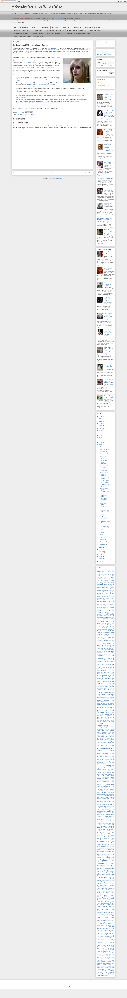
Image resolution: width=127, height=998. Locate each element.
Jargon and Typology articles (22, 30)
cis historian (110, 645)
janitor (102, 771)
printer (105, 870)
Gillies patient (104, 730)
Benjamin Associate (105, 610)
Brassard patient (101, 624)
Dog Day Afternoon (108, 677)
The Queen (108, 925)
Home (53, 173)
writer (112, 971)
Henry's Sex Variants (107, 745)
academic (100, 582)
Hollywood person (108, 753)
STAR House (105, 915)
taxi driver (111, 922)
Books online (39, 30)
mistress (105, 811)
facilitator (111, 692)
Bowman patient (106, 623)
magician (111, 797)
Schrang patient (109, 894)
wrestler (108, 970)
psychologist (100, 873)
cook (112, 660)
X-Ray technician (109, 972)
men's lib (112, 806)
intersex (99, 769)
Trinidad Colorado (101, 947)
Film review (105, 707)
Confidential (100, 658)
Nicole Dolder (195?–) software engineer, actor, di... (105, 519)
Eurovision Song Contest (105, 691)
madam (102, 795)
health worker (106, 744)
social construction (102, 908)
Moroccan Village (109, 814)
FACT (98, 694)
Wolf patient (104, 967)
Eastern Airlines (107, 679)
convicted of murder (22, 114)
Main (15, 27)
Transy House (101, 945)
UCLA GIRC (108, 949)
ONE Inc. (103, 835)
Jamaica (99, 771)
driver (110, 678)
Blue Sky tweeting (102, 44)
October (102, 451)
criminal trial (101, 666)
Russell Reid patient (103, 891)
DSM (102, 680)
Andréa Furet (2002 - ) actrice (108, 204)
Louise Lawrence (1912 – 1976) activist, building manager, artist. (108, 382)
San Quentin (105, 892)
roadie (112, 888)
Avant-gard (99, 604)
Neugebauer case (106, 823)
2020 (100, 430)
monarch (99, 812)
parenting (109, 842)
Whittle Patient (101, 964)
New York (111, 824)
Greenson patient (109, 735)
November (103, 449)
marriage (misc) (110, 800)
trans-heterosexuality (109, 935)
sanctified (112, 892)
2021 (100, 428)
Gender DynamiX (108, 721)
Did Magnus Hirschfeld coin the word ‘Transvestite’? (104, 218)
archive (112, 593)
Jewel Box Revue (106, 774)
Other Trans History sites (54, 33)
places (112, 853)
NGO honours (101, 829)
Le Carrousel (106, 784)
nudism (112, 831)
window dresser (107, 966)
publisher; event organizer (103, 874)
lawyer (99, 784)
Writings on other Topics (92, 27)
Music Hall (111, 818)
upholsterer (109, 952)
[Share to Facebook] (31, 112)
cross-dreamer (111, 666)
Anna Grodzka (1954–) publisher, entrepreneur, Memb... (104, 475)
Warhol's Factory (102, 960)
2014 (100, 444)
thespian (99, 928)
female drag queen (101, 703)
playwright (104, 854)
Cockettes (99, 654)
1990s (112, 574)
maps (104, 800)
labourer (99, 783)
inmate (32, 114)
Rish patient (108, 888)
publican (107, 873)
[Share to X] (29, 112)
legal (112, 784)
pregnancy (99, 868)
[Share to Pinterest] (32, 112)
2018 (100, 435)
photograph (111, 849)
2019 (100, 433)
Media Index (66, 27)
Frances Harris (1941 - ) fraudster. (104, 462)
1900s (103, 571)
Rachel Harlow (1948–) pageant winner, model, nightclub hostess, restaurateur (105, 333)
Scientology (100, 897)
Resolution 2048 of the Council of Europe (78, 33)
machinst (99, 795)
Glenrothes (54, 48)
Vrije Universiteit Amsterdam (105, 958)
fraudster (106, 714)
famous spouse (106, 697)
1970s (112, 573)
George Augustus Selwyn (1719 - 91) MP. (109, 284)
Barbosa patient (109, 606)
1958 (101, 573)
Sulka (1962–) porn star (108, 130)
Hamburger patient (109, 739)
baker (104, 604)
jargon (104, 772)
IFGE (102, 764)
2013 (100, 547)
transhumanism (100, 939)
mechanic (99, 804)
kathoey (112, 778)
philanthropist (103, 848)
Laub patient (105, 783)
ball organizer (110, 604)
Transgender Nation (109, 936)
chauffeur (99, 635)
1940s (112, 571)
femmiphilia (111, 704)
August (102, 456)
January (102, 544)
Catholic (99, 631)
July (101, 458)
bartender (99, 607)
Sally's (98, 892)
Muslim (107, 820)
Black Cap (111, 615)
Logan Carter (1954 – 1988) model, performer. (109, 253)
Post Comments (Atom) (56, 178)
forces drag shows (105, 710)
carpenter (99, 629)
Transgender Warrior (105, 937)
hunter (112, 761)
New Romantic (105, 824)
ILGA (103, 766)
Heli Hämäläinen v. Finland (104, 485)
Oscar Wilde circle (109, 836)
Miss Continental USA (108, 809)
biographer (99, 615)
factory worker (105, 694)
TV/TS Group (105, 948)
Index (33, 27)
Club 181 (105, 651)
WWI (98, 972)
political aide (110, 856)
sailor (112, 891)
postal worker (110, 863)
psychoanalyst (110, 871)
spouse (105, 912)
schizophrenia (100, 894)
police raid (104, 856)
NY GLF (111, 832)
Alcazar (107, 587)
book (98, 621)
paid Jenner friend (110, 841)
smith (113, 906)
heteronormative (100, 747)
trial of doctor (110, 945)
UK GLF (111, 951)
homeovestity (100, 756)
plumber (109, 854)
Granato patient (101, 733)
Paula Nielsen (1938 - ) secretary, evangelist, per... (103, 498)
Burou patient (109, 626)
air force (111, 586)
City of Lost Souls (106, 648)
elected (105, 681)
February (103, 541)
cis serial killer (108, 646)
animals (107, 590)
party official (110, 844)
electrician (111, 683)
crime (29, 114)
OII (109, 834)
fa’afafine (106, 692)
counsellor (105, 662)
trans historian (109, 933)
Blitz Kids (108, 617)
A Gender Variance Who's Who (37, 6)
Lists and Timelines (38, 33)
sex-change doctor (107, 903)
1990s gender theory (103, 576)
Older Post (88, 173)
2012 (100, 549)
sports (112, 911)
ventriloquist (105, 957)
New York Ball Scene (103, 826)
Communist (100, 655)
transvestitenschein (102, 944)
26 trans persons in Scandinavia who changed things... (104, 527)
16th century (100, 570)
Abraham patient (109, 580)
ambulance (102, 589)
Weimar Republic (106, 961)
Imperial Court (102, 768)
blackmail (104, 617)
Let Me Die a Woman (108, 787)
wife (113, 964)
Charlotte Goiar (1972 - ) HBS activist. (108, 96)
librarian (99, 791)
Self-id (109, 900)
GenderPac (100, 729)
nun (103, 832)
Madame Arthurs (109, 795)
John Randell (105, 775)
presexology (106, 868)
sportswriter (100, 912)
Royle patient (111, 889)
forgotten (100, 712)
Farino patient (103, 698)
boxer (112, 623)
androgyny (102, 590)
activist (100, 584)
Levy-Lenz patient (102, 789)
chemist (112, 635)
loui (109, 792)
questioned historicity (107, 877)
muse (98, 818)
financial (112, 707)
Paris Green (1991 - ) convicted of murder (104, 505)
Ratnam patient (105, 880)
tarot (98, 922)
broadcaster (110, 624)
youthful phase (104, 975)
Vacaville (111, 955)
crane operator (100, 664)
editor (112, 680)
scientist (112, 895)
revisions (111, 885)
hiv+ (112, 752)
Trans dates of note (96, 30)
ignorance (107, 764)
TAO (113, 920)
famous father (110, 695)
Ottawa (105, 838)
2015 (100, 442)
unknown (99, 952)
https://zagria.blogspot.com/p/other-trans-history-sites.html (105, 53)
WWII (101, 972)
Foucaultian (111, 712)
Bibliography (77, 27)
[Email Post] (23, 112)
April (101, 537)
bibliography (110, 614)
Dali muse (104, 669)
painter (98, 842)
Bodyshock (106, 620)
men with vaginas (105, 806)
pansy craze (104, 842)
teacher (99, 923)
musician (100, 820)
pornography (100, 859)
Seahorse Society (108, 898)
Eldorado (99, 681)
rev (104, 883)
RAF (98, 878)
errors (112, 688)
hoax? (98, 753)
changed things (109, 632)
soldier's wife (109, 909)
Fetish (98, 706)
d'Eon (98, 669)
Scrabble (99, 898)
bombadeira (111, 620)
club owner (106, 652)
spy (109, 912)
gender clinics (106, 720)
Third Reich (106, 928)
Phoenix (98, 849)
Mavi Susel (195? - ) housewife (104, 481)
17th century (107, 570)
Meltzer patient (105, 804)
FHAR (102, 706)
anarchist (107, 589)
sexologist (110, 905)
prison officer (110, 870)
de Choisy (109, 670)
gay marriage (105, 718)
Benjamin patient (103, 612)
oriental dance (110, 835)
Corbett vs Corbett (103, 661)
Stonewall (99, 919)
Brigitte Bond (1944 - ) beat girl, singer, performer (108, 232)
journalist (105, 778)
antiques (112, 590)
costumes (112, 661)
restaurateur (111, 882)
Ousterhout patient (102, 839)
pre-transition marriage (105, 866)
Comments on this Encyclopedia (76, 30)
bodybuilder (100, 620)
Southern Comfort (102, 911)
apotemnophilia (101, 592)
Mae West (100, 797)
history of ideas (106, 752)
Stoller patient (109, 917)
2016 (100, 440)
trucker (108, 946)
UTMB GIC (105, 955)
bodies (112, 618)
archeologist (100, 593)
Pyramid (99, 876)
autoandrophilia (111, 599)
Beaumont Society (108, 607)
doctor (110, 675)
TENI (110, 923)
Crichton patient (107, 664)
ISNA (112, 769)
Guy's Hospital (109, 736)
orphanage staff (100, 836)
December (103, 447)
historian (99, 752)
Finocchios (100, 709)
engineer (107, 685)
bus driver (99, 628)
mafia (106, 797)
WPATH (104, 970)
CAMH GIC (105, 628)
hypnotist (99, 762)
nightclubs (110, 829)
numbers (99, 832)
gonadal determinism (108, 732)
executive (100, 692)
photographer (100, 851)
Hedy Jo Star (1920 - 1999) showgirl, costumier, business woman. (109, 147)
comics (112, 654)
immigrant (110, 766)
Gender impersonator (102, 724)
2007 (100, 561)
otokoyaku (99, 838)
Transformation (100, 936)
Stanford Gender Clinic (107, 914)
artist (112, 598)
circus (101, 642)
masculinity (100, 801)
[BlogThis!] (28, 112)
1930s (109, 571)
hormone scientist (109, 756)
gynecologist (100, 738)
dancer (103, 670)
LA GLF (112, 781)
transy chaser (110, 944)
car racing (111, 628)
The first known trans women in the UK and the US (28, 36)
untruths (104, 952)
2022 (100, 426)
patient (98, 846)
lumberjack (111, 794)
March (102, 539)
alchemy (112, 587)
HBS (109, 742)
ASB (98, 599)
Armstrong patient (109, 595)
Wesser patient (107, 963)
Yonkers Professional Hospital (105, 973)
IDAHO (99, 764)
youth (98, 975)
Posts (100, 83)
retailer (99, 883)
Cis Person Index (44, 27)
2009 (100, 556)
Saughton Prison (35, 71)
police (98, 856)
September (103, 454)
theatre (111, 927)
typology (102, 949)
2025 (100, 418)
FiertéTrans (108, 706)
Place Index (59, 18)
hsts (103, 761)
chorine (105, 638)
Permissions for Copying (21, 33)
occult (98, 833)
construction (111, 658)
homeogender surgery (105, 755)
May (101, 534)
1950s (98, 573)
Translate (109, 65)
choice (98, 638)
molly (112, 811)
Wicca (109, 964)
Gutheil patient (100, 736)
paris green (19, 108)
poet (113, 854)
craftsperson (111, 662)
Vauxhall (99, 957)
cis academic (108, 642)
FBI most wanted (110, 701)
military (99, 808)
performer (105, 846)
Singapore (104, 906)
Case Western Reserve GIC (108, 629)
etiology (104, 689)
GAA (105, 717)
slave (109, 906)
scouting (112, 897)
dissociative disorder (102, 675)
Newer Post (16, 173)
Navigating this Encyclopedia (55, 30)
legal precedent (102, 786)
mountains (99, 816)
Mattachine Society (102, 803)
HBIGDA (105, 742)
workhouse (99, 970)
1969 (108, 573)
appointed (111, 592)
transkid (111, 939)
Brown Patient (100, 626)
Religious (104, 882)
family (103, 695)
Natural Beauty (105, 821)
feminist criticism (102, 704)
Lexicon (112, 789)
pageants (102, 841)
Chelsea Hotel (106, 635)
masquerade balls (109, 801)
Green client (100, 735)
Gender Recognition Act (107, 727)
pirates (107, 853)
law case (111, 783)
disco (112, 673)
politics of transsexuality (105, 857)
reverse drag (110, 883)
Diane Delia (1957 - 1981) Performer (108, 299)
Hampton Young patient (102, 741)
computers (111, 655)
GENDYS (107, 729)
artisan (108, 598)
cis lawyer (100, 646)
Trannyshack (100, 933)
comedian (108, 654)
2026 (100, 416)
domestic (99, 678)
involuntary (106, 769)
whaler (112, 963)
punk (112, 874)
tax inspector (103, 922)
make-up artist (106, 798)
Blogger (72, 986)
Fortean (107, 712)
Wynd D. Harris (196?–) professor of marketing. (104, 468)
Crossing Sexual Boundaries (105, 667)
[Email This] (26, 112)
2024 (100, 421)
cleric (112, 649)
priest (102, 870)
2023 (100, 423)
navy (112, 821)
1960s (105, 573)
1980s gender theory (105, 574)
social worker (111, 907)
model (109, 811)
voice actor (111, 957)
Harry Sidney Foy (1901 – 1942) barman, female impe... (105, 512)
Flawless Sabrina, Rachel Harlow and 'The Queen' (109, 190)
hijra (105, 748)
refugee (99, 882)
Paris (112, 842)
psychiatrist (100, 871)
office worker (103, 834)
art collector (104, 598)
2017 (100, 437)
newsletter (105, 827)
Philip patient (110, 848)
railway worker (104, 878)
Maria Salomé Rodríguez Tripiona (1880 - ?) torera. (108, 316)
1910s (106, 571)
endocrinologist (101, 685)
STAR (98, 915)
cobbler (112, 652)
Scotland (106, 897)
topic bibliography (102, 931)
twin (111, 948)
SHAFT (99, 906)
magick (99, 798)
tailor (102, 920)
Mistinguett (100, 811)
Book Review (105, 621)
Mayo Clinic (111, 803)
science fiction (102, 895)
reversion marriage (102, 885)
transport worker (109, 941)
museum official (104, 818)
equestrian (105, 686)
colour (104, 654)
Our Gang (111, 838)
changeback (101, 632)
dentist (108, 672)
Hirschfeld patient (109, 750)
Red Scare (111, 880)
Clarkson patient (105, 649)
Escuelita (99, 689)
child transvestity (109, 637)
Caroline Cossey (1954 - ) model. (108, 396)
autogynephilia (110, 603)
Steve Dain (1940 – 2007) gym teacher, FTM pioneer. (109, 164)
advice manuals (101, 586)
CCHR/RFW (111, 631)
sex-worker (100, 905)
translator (99, 941)
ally (98, 589)
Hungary (108, 761)
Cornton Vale (29, 62)
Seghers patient (102, 900)
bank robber (100, 606)
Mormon (103, 814)
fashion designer (103, 700)
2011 (100, 552)
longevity (104, 792)
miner (103, 808)
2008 (100, 559)
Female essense (110, 703)
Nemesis (99, 823)
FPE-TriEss (100, 714)
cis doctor (107, 643)
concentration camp (105, 657)
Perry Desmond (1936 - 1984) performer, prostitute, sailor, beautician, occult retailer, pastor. (105, 114)
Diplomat (108, 673)
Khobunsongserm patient (103, 780)
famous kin (100, 697)
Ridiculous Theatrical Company (105, 886)
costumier (99, 662)
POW (108, 865)
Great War (110, 733)
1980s (98, 574)
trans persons (100, 934)
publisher (111, 873)
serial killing (104, 901)
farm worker (110, 698)
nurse (106, 832)
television (105, 923)
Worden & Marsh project (107, 969)
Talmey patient (107, 920)
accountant (107, 582)
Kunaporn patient (105, 781)
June (101, 532)
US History (104, 954)
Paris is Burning (101, 844)
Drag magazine (105, 678)
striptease (106, 919)
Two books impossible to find (105, 178)
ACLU (112, 582)
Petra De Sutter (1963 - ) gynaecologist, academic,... (104, 490)
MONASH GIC (106, 812)
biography (105, 615)
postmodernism (101, 865)
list (102, 791)
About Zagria (24, 27)
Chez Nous (100, 637)
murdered (111, 816)
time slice (104, 930)
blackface (99, 617)
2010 (100, 554)
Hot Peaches (105, 759)
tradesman (111, 931)
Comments (102, 85)
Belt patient (110, 609)
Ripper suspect (101, 888)
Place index (55, 27)
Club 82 (110, 651)
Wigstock (99, 966)
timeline (111, 930)
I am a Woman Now (108, 762)
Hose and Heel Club (102, 758)
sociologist (100, 909)
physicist (107, 851)
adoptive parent (109, 584)
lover (107, 794)
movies (105, 816)
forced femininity (109, 709)
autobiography (101, 601)
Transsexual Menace (105, 942)
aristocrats (100, 595)
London (106, 791)
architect (106, 593)
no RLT (108, 831)
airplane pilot (101, 587)
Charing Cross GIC (105, 634)
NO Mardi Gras (101, 831)
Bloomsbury (105, 618)
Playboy (99, 854)
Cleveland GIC (100, 651)
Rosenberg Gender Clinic (102, 889)
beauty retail (101, 609)
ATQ (103, 599)
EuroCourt (111, 689)
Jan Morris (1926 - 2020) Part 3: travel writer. (108, 366)
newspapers (111, 827)
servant (109, 901)
